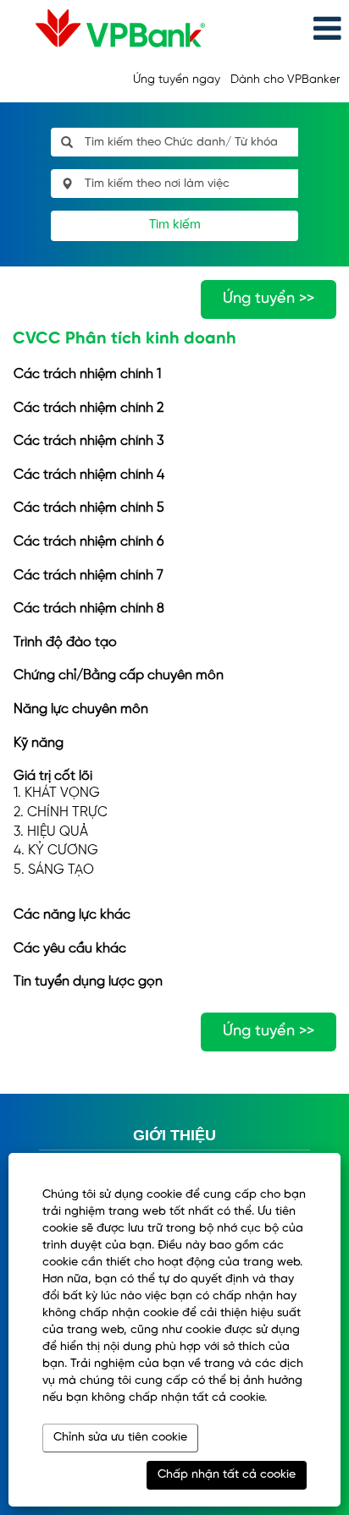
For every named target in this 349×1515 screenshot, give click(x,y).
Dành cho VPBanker (285, 80)
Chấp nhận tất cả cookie (227, 1474)
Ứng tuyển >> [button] (268, 299)
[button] (291, 29)
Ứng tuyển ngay (176, 80)
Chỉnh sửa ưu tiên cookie (120, 1437)
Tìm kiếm (175, 225)
